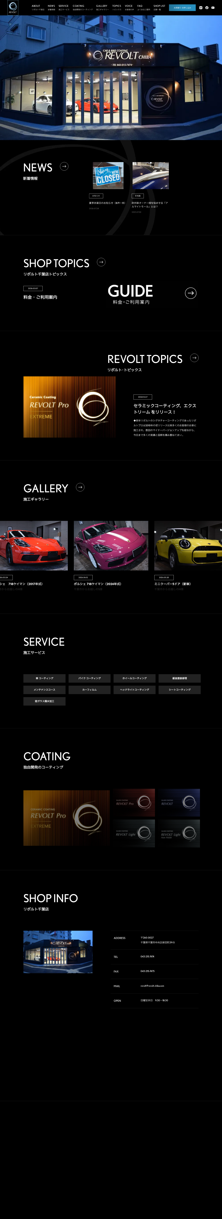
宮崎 (173, 1194)
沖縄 (188, 1194)
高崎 (158, 1145)
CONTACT (133, 1173)
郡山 (173, 1140)
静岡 (158, 1169)
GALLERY (132, 1129)
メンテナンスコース (44, 689)
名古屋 (159, 1174)
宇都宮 (174, 1145)
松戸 (158, 1155)
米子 (188, 1179)
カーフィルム (89, 689)
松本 (188, 1165)
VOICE (130, 1140)
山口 (173, 1184)
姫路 (173, 1179)
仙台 (158, 1140)
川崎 (173, 1160)
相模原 (189, 1160)
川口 (173, 1150)
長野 (173, 1165)
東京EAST (190, 1155)
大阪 (188, 1174)
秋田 (188, 1136)
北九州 (189, 1189)
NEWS (129, 1162)
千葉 (188, 1150)
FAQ (128, 1151)
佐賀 (173, 1189)
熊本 (158, 1194)
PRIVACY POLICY (132, 1185)
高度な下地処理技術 (103, 1136)
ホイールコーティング (134, 678)
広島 (158, 1184)
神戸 (158, 1179)
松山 (158, 1189)
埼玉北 (159, 1150)
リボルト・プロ (101, 1150)
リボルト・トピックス (104, 1195)
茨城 (188, 1145)
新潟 (188, 1140)
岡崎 (188, 1169)
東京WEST (160, 1160)
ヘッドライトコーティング (134, 689)
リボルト (98, 1156)
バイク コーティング (89, 678)
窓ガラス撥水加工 (44, 701)
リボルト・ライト (102, 1162)
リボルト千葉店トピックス (106, 1189)
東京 (173, 1155)
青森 (173, 1136)
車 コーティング (44, 678)
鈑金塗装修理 (179, 678)
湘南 (158, 1165)
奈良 (173, 1174)
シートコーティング (180, 689)
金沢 (173, 1169)
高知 (188, 1184)
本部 (158, 1136)
